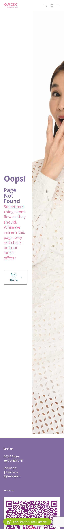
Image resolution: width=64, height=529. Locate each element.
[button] (58, 5)
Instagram (13, 476)
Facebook (12, 472)
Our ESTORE (15, 460)
